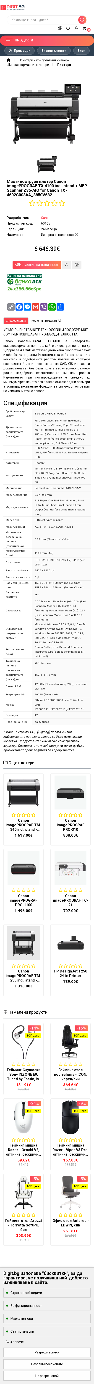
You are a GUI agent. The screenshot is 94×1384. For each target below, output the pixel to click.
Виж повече (15, 1342)
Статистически (22, 1331)
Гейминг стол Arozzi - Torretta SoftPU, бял (23, 1225)
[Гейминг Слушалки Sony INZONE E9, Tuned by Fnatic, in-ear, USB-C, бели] (23, 1042)
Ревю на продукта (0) (46, 320)
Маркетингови (21, 1319)
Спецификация (16, 320)
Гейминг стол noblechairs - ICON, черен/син (70, 1074)
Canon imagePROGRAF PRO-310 (70, 825)
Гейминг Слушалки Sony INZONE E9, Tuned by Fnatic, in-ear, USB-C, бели (23, 1077)
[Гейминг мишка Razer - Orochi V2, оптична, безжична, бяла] (23, 1117)
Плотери (64, 65)
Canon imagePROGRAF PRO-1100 (23, 900)
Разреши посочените (47, 1364)
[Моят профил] (76, 27)
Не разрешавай (47, 1376)
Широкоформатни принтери (28, 65)
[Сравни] (59, 27)
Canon (45, 218)
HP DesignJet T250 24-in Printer (70, 973)
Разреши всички (47, 1352)
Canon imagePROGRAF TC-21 (70, 900)
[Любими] (68, 27)
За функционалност (26, 1306)
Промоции (21, 51)
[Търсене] (82, 20)
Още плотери (21, 762)
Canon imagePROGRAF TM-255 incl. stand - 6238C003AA (23, 978)
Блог (81, 51)
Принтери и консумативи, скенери (44, 60)
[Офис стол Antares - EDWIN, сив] (70, 1193)
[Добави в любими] (66, 265)
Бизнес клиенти (54, 51)
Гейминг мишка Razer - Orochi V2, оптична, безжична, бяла (23, 1152)
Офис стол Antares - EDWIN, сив (70, 1223)
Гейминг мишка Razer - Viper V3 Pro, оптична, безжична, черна (70, 1152)
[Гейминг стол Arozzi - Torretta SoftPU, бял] (23, 1193)
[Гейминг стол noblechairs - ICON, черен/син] (70, 1042)
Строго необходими (26, 1293)
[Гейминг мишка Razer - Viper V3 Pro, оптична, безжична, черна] (70, 1117)
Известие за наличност (38, 265)
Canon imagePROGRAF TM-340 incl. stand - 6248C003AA (23, 827)
